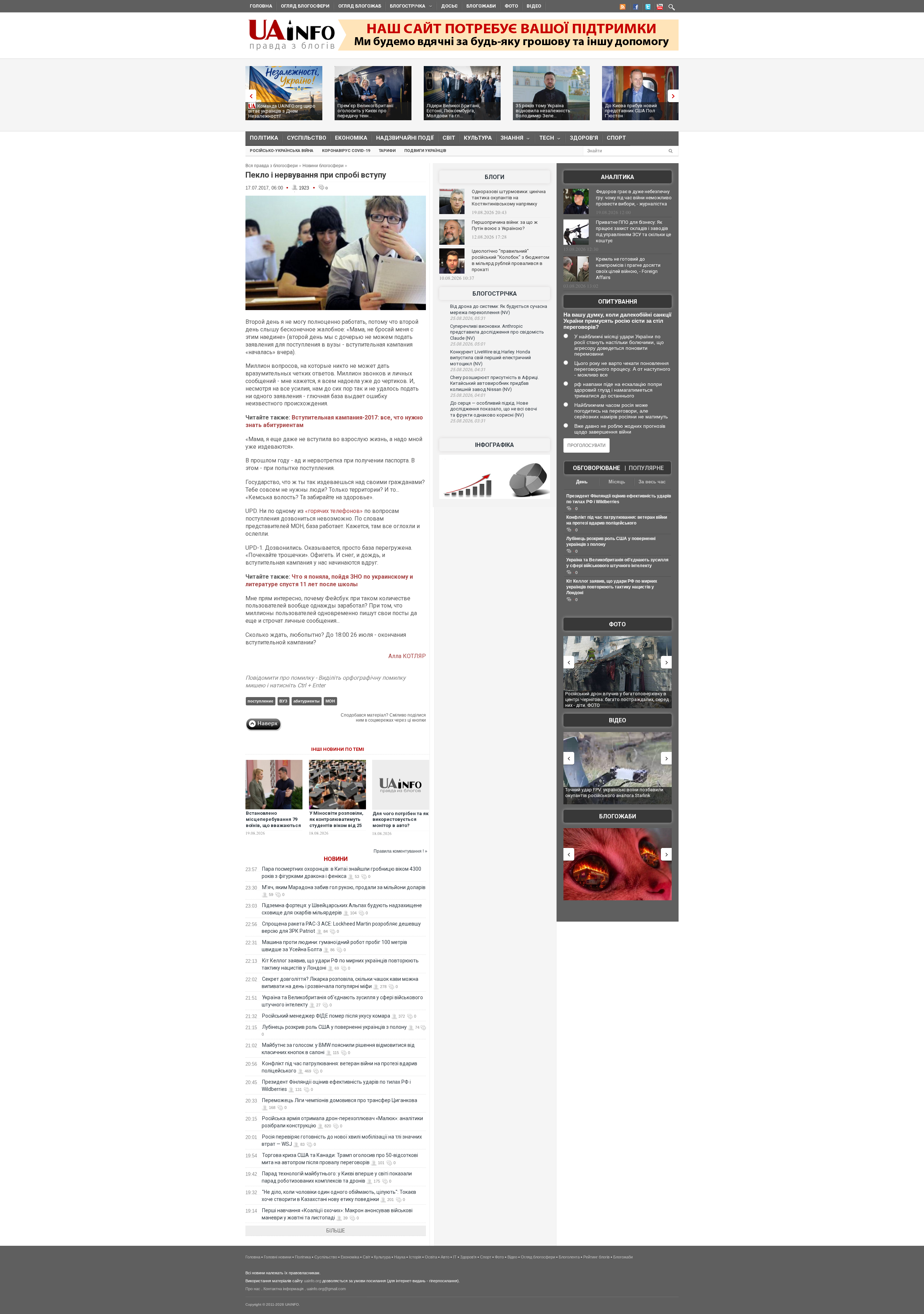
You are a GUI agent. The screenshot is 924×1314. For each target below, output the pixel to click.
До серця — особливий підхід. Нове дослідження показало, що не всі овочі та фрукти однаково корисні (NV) (493, 409)
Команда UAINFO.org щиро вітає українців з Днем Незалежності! (281, 111)
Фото (511, 6)
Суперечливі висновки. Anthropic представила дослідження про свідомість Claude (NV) (497, 332)
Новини (336, 859)
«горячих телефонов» (334, 511)
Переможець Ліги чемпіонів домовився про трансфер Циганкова (339, 1100)
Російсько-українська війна (281, 150)
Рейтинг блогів (596, 1257)
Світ (449, 138)
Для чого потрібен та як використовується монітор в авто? (400, 819)
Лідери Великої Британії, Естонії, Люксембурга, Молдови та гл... (453, 110)
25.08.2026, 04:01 (467, 395)
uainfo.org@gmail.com (326, 1289)
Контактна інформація (283, 1289)
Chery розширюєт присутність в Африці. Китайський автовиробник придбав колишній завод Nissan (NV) (494, 383)
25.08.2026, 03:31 (467, 420)
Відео (534, 6)
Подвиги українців (425, 150)
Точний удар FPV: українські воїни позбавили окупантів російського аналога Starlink (614, 792)
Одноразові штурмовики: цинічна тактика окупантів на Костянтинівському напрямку (509, 197)
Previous (249, 96)
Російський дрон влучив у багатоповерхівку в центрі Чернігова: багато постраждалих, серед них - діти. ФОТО (617, 699)
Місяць (617, 481)
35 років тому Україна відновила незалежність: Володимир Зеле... (543, 110)
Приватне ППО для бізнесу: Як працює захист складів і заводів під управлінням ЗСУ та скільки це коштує (633, 231)
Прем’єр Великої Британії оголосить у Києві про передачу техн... (365, 110)
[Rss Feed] (622, 8)
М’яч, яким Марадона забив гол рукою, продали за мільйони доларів (344, 887)
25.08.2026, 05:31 (467, 318)
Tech (544, 139)
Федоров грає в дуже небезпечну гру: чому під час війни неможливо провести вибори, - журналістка (634, 197)
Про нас (252, 1289)
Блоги (494, 177)
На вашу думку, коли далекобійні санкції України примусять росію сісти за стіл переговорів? (617, 321)
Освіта (431, 1257)
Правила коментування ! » (400, 851)
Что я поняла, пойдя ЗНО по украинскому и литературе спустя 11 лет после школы (329, 580)
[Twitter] (646, 8)
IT (455, 1257)
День (582, 481)
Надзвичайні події (405, 138)
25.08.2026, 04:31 (467, 369)
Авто (445, 1257)
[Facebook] (634, 8)
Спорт (616, 138)
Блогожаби (481, 6)
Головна (261, 6)
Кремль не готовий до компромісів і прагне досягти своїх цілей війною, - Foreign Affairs (628, 268)
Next (675, 96)
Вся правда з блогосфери (271, 165)
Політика (264, 138)
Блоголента (569, 1257)
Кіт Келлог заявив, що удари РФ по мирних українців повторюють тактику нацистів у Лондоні (611, 587)
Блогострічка (405, 7)
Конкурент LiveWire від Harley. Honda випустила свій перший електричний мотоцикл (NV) (490, 357)
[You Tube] (659, 8)
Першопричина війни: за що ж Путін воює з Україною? (504, 225)
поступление (260, 701)
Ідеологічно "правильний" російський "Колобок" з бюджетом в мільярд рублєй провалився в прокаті (510, 260)
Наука (399, 1257)
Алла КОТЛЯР (407, 656)
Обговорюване (596, 468)
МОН (330, 701)
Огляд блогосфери (305, 6)
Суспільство (306, 138)
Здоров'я (584, 138)
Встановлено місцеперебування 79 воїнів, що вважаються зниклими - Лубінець (273, 822)
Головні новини (277, 1257)
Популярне (646, 468)
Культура (478, 138)
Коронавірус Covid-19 (346, 150)
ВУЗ (283, 701)
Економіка (351, 138)
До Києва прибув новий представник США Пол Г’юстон (631, 110)
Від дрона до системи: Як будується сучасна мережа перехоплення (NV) (498, 309)
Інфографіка (494, 444)
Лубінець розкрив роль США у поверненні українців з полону (334, 1027)
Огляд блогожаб (359, 6)
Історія (415, 1257)
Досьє (449, 6)
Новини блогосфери (323, 165)
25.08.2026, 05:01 (467, 344)
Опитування (617, 301)
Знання (509, 139)
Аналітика (617, 177)
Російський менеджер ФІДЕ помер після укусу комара (326, 1016)
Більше (335, 1230)
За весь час (652, 481)
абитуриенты (306, 701)
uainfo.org (312, 1281)
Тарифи (387, 150)
